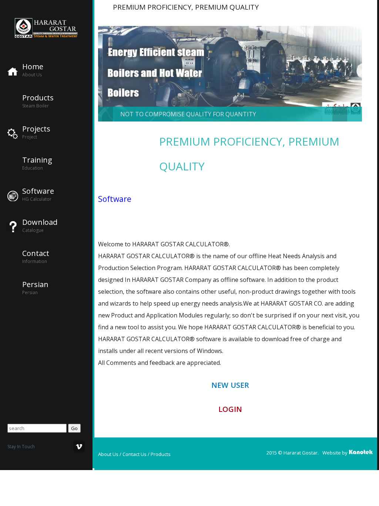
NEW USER (230, 385)
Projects (36, 129)
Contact (35, 253)
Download (39, 222)
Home (32, 66)
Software (38, 191)
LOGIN (230, 409)
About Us (108, 454)
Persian (35, 284)
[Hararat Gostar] (46, 28)
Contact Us (135, 454)
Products (38, 97)
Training (37, 160)
